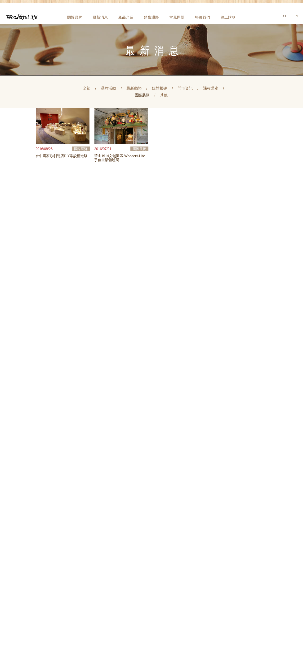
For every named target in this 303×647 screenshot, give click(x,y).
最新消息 (100, 17)
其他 (164, 95)
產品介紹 (126, 17)
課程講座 (210, 88)
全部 (86, 88)
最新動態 (134, 88)
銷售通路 (151, 17)
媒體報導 (159, 88)
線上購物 (228, 17)
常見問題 (177, 17)
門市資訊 (185, 88)
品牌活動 (108, 88)
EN (296, 16)
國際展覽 (142, 95)
